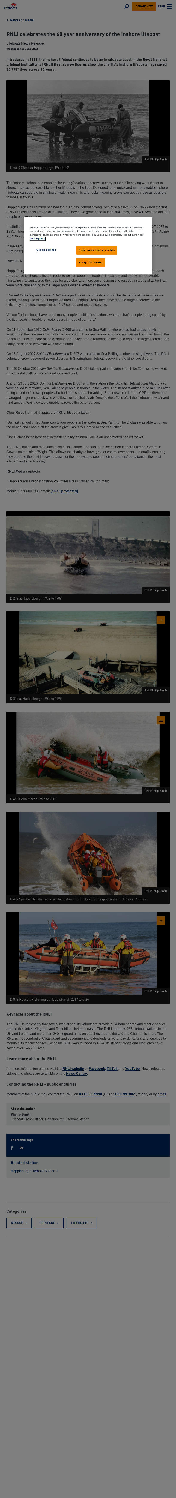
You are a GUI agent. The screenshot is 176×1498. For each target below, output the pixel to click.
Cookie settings (46, 249)
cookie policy (37, 238)
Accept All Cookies (91, 262)
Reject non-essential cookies (97, 250)
